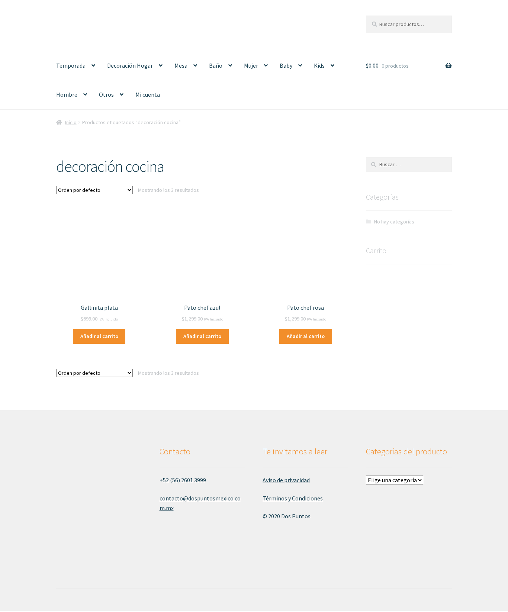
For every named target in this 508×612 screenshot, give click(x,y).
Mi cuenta (147, 94)
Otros (106, 94)
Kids (319, 65)
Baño (215, 65)
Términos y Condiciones (293, 498)
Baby (286, 65)
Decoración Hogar (130, 65)
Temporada (71, 65)
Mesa (180, 65)
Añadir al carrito (99, 336)
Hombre (66, 94)
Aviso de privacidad (286, 480)
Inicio (71, 122)
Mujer (251, 65)
